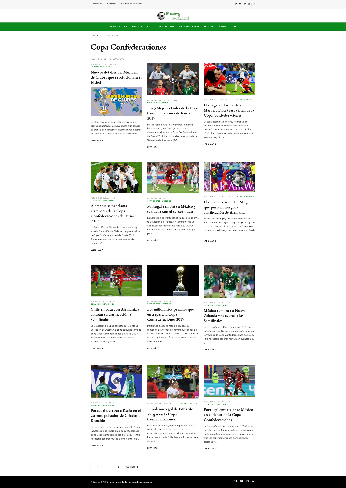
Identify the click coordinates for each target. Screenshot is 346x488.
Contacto (112, 4)
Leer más (96, 140)
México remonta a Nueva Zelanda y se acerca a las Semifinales (225, 315)
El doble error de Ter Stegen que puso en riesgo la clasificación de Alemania (228, 207)
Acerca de (97, 4)
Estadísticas (118, 26)
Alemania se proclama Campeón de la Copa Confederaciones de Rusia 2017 (112, 213)
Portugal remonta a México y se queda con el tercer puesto (171, 209)
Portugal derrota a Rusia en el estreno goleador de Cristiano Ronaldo (116, 415)
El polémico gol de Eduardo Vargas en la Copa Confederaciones (170, 414)
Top (234, 26)
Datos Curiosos (164, 26)
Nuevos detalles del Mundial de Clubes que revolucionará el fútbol (116, 77)
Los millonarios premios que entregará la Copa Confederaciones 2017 (170, 314)
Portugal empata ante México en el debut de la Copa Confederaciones (228, 414)
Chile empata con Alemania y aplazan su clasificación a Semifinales (115, 314)
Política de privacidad (131, 4)
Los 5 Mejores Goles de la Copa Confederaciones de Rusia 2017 (173, 113)
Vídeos (222, 26)
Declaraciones (189, 26)
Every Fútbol (115, 482)
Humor (208, 26)
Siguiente (130, 467)
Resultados (140, 26)
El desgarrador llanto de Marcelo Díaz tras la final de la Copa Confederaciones (229, 110)
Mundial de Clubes (100, 67)
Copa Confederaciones (159, 103)
